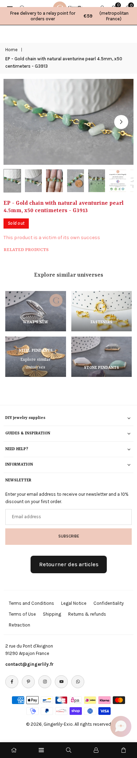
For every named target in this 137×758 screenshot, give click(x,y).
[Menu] (41, 750)
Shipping (52, 614)
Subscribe (68, 536)
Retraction (19, 625)
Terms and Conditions (31, 603)
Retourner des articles (68, 564)
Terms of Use (22, 614)
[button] (121, 122)
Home (11, 49)
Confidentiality (108, 603)
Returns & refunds (87, 614)
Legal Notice (73, 603)
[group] (68, 122)
